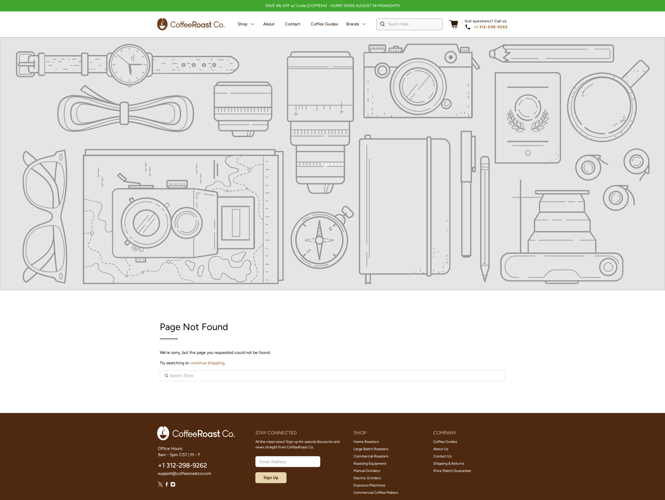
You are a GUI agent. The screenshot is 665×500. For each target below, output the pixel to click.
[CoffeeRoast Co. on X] (160, 485)
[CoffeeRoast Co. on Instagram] (172, 485)
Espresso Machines (369, 485)
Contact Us (442, 456)
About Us (440, 449)
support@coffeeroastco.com (184, 473)
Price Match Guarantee (452, 471)
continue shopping (207, 362)
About (269, 24)
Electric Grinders (367, 478)
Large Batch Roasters (371, 449)
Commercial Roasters (371, 456)
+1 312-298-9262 (491, 27)
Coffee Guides (324, 24)
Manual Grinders (367, 471)
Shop (243, 24)
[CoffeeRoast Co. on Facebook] (166, 485)
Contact (292, 24)
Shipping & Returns (448, 463)
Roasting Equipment (370, 463)
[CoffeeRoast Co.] (191, 24)
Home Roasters (366, 442)
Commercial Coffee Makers (376, 492)
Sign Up (270, 477)
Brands (352, 24)
